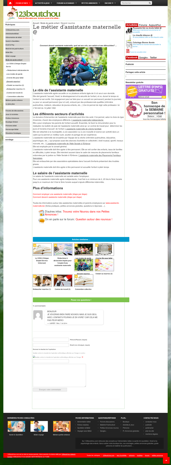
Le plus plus (10, 104)
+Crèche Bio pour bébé (15, 77)
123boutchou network (68, 454)
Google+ (143, 57)
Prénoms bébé (11, 125)
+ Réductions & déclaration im (17, 70)
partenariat (149, 428)
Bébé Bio (9, 52)
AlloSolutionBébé (12, 33)
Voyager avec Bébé (84, 431)
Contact (9, 457)
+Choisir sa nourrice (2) (15, 85)
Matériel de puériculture (15, 48)
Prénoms (126, 428)
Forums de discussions (14, 110)
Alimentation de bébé (14, 37)
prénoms (132, 455)
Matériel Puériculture (107, 425)
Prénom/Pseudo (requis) (78, 340)
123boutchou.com (12, 30)
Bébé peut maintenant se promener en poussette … (147, 31)
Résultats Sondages (13, 133)
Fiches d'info (22, 3)
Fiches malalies (83, 425)
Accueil (36, 23)
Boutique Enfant (12, 122)
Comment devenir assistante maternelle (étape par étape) (57, 197)
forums (147, 455)
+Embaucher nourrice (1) (15, 89)
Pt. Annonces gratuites (131, 431)
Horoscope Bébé (12, 129)
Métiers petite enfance (14, 100)
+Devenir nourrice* (13, 81)
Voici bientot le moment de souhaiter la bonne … (147, 45)
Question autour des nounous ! (94, 219)
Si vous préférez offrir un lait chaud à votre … (148, 38)
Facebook (131, 57)
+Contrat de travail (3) (14, 92)
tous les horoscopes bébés (154, 119)
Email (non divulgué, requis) (80, 345)
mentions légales (151, 434)
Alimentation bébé (84, 421)
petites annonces (157, 455)
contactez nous (150, 421)
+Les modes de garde (14, 74)
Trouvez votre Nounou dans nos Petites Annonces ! (77, 212)
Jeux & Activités (12, 114)
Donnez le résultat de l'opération (44, 349)
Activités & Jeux (128, 425)
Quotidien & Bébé (83, 428)
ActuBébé (131, 24)
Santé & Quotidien (12, 41)
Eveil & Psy (10, 45)
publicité (148, 425)
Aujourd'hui (155, 24)
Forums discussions (107, 421)
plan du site (149, 431)
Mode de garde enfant (49, 23)
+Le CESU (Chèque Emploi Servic (16, 65)
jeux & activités (122, 455)
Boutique (126, 421)
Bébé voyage (11, 56)
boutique (140, 455)
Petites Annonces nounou (109, 428)
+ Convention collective (15, 96)
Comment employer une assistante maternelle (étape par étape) (60, 194)
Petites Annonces (12, 118)
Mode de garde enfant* (14, 60)
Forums (143, 24)
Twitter (153, 57)
